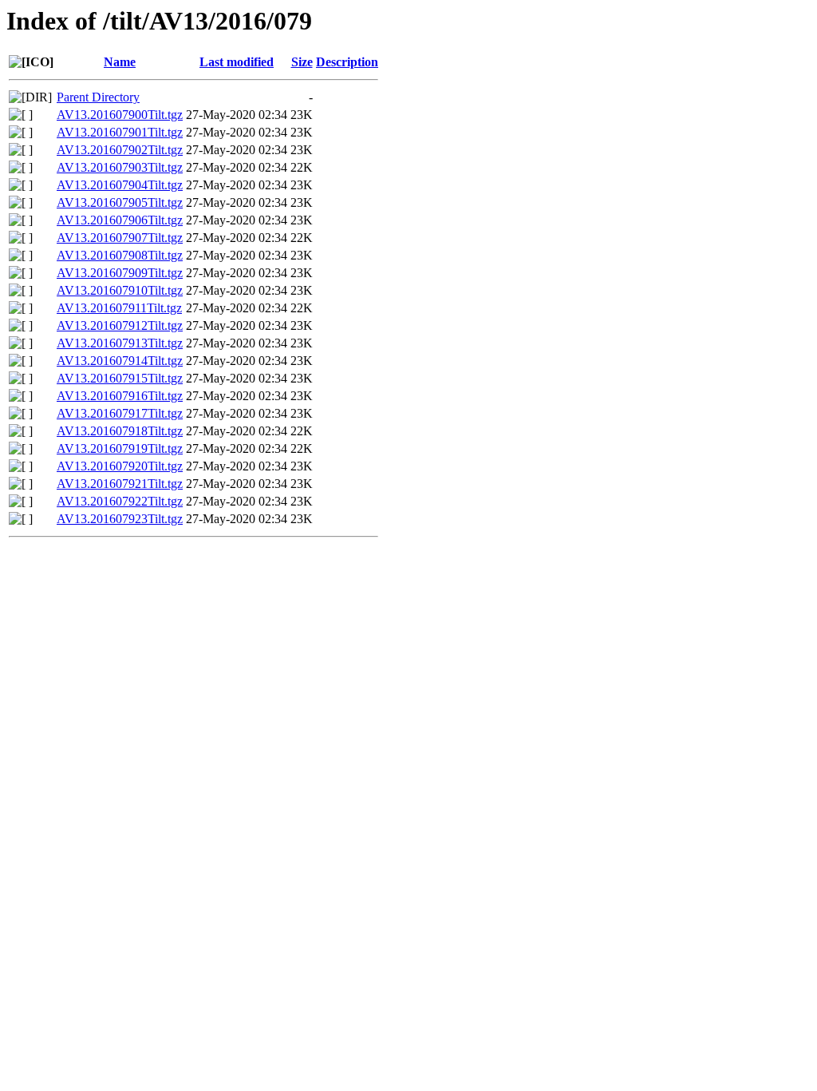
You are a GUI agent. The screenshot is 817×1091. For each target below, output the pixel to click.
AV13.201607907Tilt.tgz (120, 237)
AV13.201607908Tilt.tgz (120, 255)
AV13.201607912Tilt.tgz (120, 325)
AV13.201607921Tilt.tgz (120, 483)
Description (347, 62)
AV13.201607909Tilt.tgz (120, 273)
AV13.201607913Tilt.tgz (120, 343)
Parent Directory (98, 97)
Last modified (236, 62)
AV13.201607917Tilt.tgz (120, 413)
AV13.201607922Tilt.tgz (120, 501)
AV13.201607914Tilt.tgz (120, 360)
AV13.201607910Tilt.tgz (120, 290)
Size (302, 62)
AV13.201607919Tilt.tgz (120, 448)
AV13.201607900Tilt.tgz (120, 114)
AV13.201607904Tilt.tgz (120, 185)
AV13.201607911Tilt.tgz (119, 308)
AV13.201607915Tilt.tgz (120, 378)
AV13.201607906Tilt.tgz (120, 220)
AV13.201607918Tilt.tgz (120, 431)
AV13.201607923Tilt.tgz (120, 519)
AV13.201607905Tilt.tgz (120, 202)
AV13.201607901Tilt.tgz (120, 132)
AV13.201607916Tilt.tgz (120, 396)
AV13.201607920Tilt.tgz (120, 466)
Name (120, 62)
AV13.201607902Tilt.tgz (120, 150)
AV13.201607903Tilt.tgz (120, 167)
